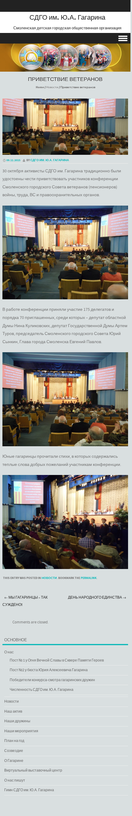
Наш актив (13, 711)
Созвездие (13, 751)
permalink (88, 578)
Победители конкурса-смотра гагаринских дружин (52, 680)
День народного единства (97, 597)
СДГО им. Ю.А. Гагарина (67, 17)
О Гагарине (13, 761)
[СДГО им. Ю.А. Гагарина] (65, 67)
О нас (9, 652)
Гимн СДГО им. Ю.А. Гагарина (29, 790)
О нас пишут (14, 780)
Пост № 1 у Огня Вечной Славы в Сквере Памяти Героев (57, 660)
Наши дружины (17, 721)
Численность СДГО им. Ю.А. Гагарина (41, 690)
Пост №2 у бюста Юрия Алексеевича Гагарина (49, 670)
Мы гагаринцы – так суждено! (25, 601)
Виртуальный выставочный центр (33, 770)
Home (40, 87)
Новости (52, 87)
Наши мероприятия (21, 731)
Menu (65, 38)
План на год (14, 741)
